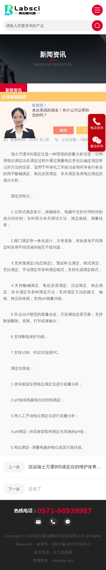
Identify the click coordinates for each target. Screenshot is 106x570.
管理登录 (40, 560)
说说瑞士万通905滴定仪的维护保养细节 (65, 467)
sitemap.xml (62, 560)
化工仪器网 (62, 552)
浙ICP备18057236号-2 (71, 544)
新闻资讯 (13, 90)
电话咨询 (96, 128)
